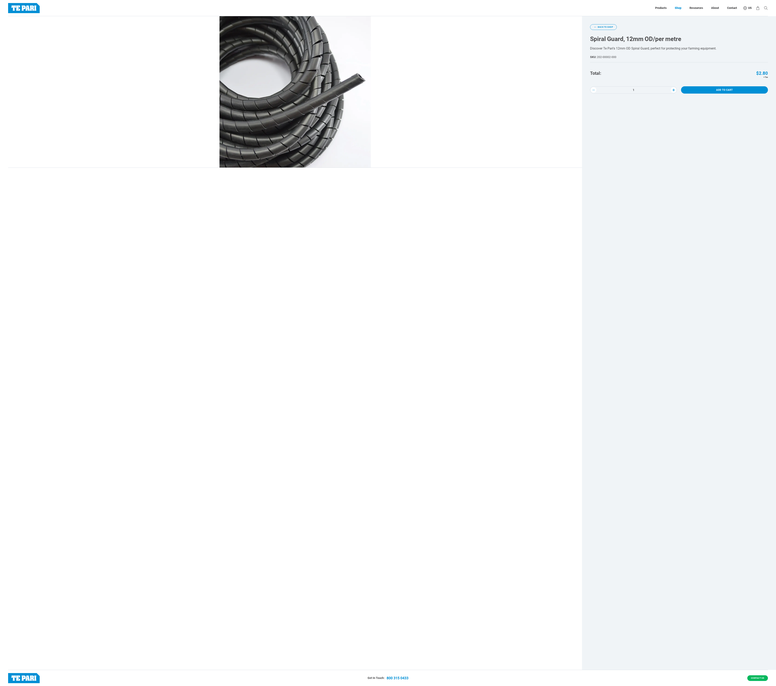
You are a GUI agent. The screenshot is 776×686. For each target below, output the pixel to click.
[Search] (766, 8)
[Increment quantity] (673, 90)
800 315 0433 (397, 678)
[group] (295, 92)
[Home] (24, 8)
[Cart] (758, 8)
